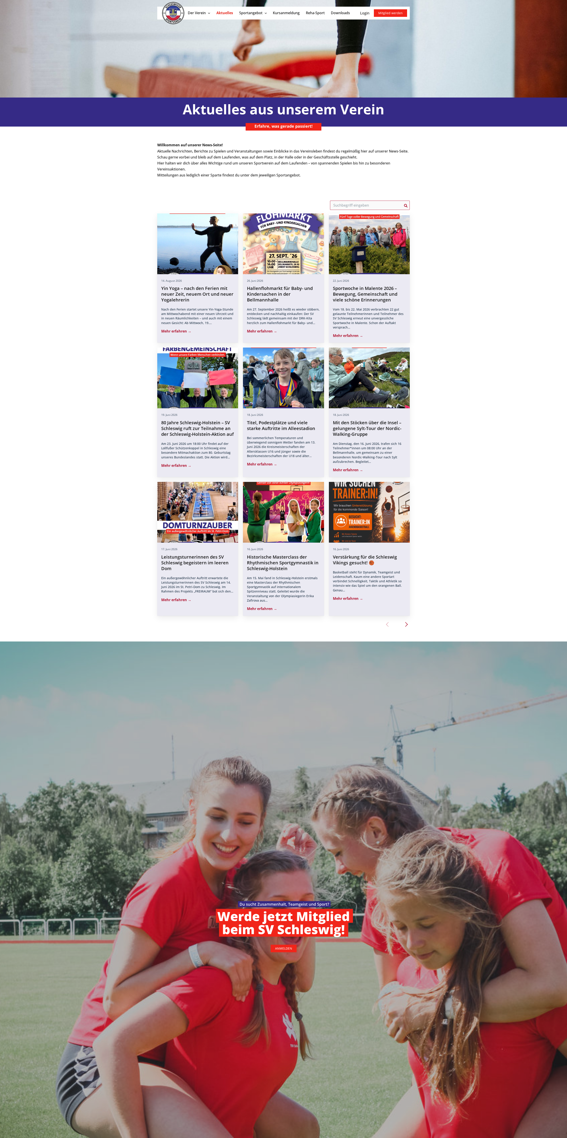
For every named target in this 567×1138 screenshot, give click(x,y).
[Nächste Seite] (405, 624)
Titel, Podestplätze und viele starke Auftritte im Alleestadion (281, 425)
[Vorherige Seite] (388, 624)
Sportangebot (250, 12)
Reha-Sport (315, 12)
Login (364, 13)
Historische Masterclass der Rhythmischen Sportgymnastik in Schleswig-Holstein (282, 562)
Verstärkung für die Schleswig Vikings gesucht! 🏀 (365, 560)
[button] (208, 13)
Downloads (340, 12)
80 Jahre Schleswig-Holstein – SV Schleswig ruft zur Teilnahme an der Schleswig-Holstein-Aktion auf (197, 428)
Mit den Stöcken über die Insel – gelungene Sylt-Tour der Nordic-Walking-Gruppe (367, 428)
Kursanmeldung (286, 12)
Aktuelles (224, 12)
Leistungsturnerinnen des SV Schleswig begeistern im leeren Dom (195, 562)
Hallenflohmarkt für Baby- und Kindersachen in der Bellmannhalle (280, 294)
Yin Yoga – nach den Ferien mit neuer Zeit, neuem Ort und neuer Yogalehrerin (197, 294)
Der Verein (197, 12)
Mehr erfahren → (176, 331)
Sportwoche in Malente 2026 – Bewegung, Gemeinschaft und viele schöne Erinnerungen (365, 294)
